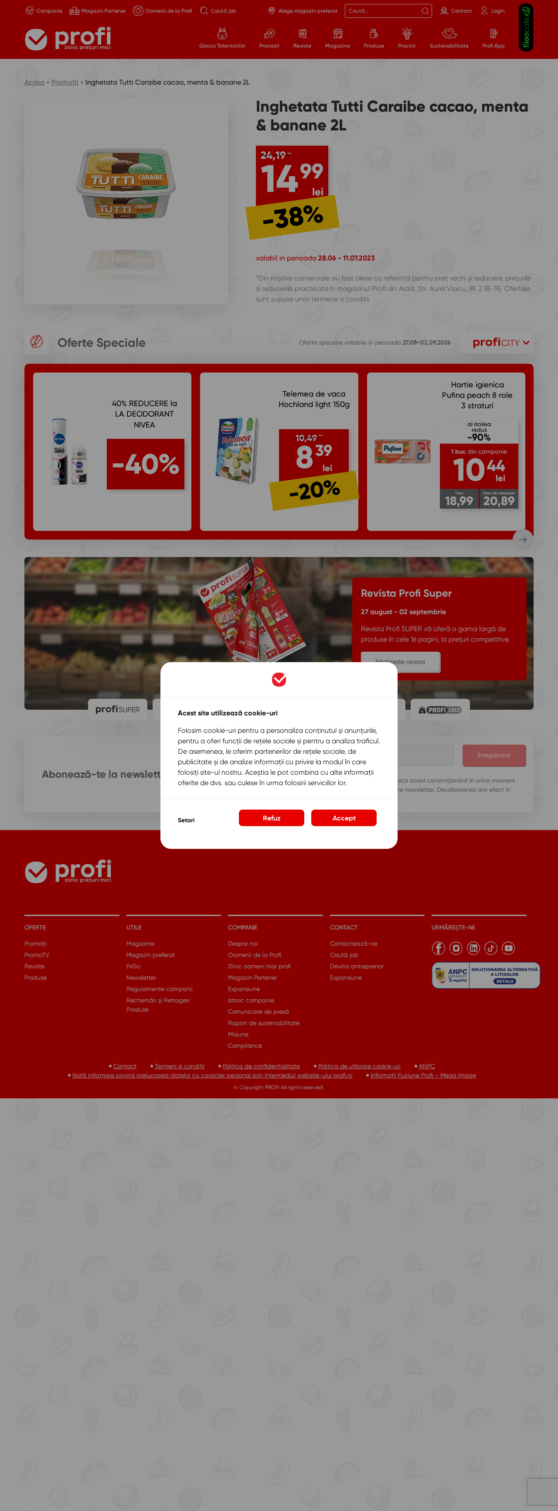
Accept (344, 818)
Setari (186, 820)
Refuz (272, 818)
